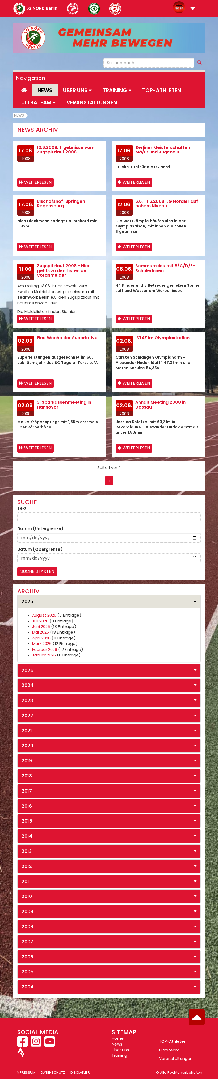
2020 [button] (27, 745)
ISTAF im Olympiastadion (162, 338)
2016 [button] (27, 806)
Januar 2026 (44, 655)
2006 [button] (27, 956)
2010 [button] (27, 896)
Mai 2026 (40, 632)
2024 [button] (27, 685)
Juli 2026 (40, 621)
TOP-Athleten (172, 1041)
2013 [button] (27, 851)
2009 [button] (27, 911)
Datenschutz (53, 1072)
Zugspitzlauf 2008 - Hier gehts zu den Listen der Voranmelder (63, 270)
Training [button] (115, 90)
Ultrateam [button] (37, 102)
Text (22, 508)
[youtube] (49, 1044)
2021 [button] (27, 730)
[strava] (21, 1054)
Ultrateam (169, 1050)
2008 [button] (27, 926)
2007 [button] (27, 941)
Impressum (25, 1072)
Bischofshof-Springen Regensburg (61, 203)
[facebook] (23, 1044)
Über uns (120, 1049)
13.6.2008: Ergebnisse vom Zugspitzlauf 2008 (65, 149)
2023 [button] (27, 700)
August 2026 (44, 615)
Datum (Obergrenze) (40, 549)
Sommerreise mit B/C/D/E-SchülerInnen (165, 268)
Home (118, 1038)
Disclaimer (80, 1072)
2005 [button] (27, 971)
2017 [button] (27, 791)
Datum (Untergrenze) (40, 528)
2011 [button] (26, 881)
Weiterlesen (38, 182)
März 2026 (42, 643)
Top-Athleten (161, 90)
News (44, 90)
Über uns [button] (76, 90)
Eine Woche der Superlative (67, 338)
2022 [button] (27, 715)
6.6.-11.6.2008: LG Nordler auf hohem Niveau (166, 203)
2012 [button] (27, 866)
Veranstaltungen (91, 102)
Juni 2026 (41, 626)
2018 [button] (27, 775)
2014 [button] (27, 836)
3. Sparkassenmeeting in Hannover (64, 404)
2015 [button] (27, 821)
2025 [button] (27, 670)
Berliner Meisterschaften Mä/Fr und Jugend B (162, 149)
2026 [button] (27, 601)
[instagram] (36, 1044)
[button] (192, 8)
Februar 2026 (44, 649)
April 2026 (41, 638)
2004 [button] (27, 986)
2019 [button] (27, 760)
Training (119, 1055)
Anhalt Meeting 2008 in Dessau (160, 404)
